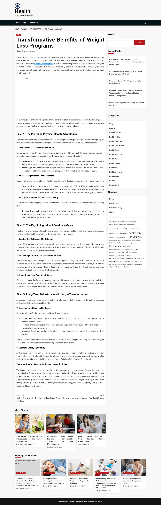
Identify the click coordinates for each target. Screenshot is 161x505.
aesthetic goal (113, 221)
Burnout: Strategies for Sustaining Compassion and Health (126, 104)
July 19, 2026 (54, 486)
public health (140, 258)
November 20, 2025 (29, 51)
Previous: (38, 398)
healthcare (135, 232)
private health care (131, 258)
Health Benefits (123, 233)
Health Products (115, 163)
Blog (24, 23)
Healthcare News (115, 172)
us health (123, 264)
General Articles (115, 133)
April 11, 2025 (58, 447)
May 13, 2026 (107, 490)
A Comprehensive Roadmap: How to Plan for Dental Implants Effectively (125, 72)
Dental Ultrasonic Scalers (116, 224)
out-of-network (121, 255)
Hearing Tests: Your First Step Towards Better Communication (91, 439)
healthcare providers (114, 240)
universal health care (114, 264)
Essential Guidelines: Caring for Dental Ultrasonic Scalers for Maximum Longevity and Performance (126, 61)
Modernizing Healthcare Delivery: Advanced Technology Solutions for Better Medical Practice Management (125, 93)
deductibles (133, 221)
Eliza (19, 51)
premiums (128, 255)
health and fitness (136, 229)
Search (111, 34)
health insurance (136, 240)
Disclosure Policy (115, 208)
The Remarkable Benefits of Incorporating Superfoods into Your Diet (29, 439)
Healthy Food (114, 181)
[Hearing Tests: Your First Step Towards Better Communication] (91, 423)
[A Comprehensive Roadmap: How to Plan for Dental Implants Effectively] (53, 467)
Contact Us (33, 23)
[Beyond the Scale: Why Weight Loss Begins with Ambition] (80, 467)
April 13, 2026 (134, 486)
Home (17, 23)
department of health (129, 224)
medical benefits (133, 252)
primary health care (117, 258)
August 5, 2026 (28, 488)
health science (121, 243)
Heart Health (126, 246)
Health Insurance (115, 155)
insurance (134, 249)
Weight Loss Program (43, 63)
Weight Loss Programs (115, 267)
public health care (114, 261)
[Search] (144, 23)
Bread (128, 221)
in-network (127, 249)
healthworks (115, 246)
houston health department (116, 249)
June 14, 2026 (81, 486)
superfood (138, 261)
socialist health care (124, 261)
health (126, 228)
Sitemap (112, 212)
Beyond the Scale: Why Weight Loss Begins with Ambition (125, 82)
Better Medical (122, 221)
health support (130, 243)
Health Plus (113, 159)
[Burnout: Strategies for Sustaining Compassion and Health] (133, 467)
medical (124, 252)
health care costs (120, 237)
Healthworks (114, 176)
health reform (113, 243)
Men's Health (114, 185)
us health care (130, 264)
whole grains (125, 267)
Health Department (116, 146)
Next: (83, 396)
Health (22, 11)
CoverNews (87, 501)
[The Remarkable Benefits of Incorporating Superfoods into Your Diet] (29, 423)
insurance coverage (114, 252)
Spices (132, 261)
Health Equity (114, 150)
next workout (112, 255)
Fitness (112, 128)
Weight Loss (138, 264)
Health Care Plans (116, 141)
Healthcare (113, 168)
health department (126, 240)
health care (112, 237)
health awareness (114, 233)
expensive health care (115, 229)
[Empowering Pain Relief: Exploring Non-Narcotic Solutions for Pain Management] (60, 423)
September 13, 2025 (29, 444)
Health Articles (114, 137)
